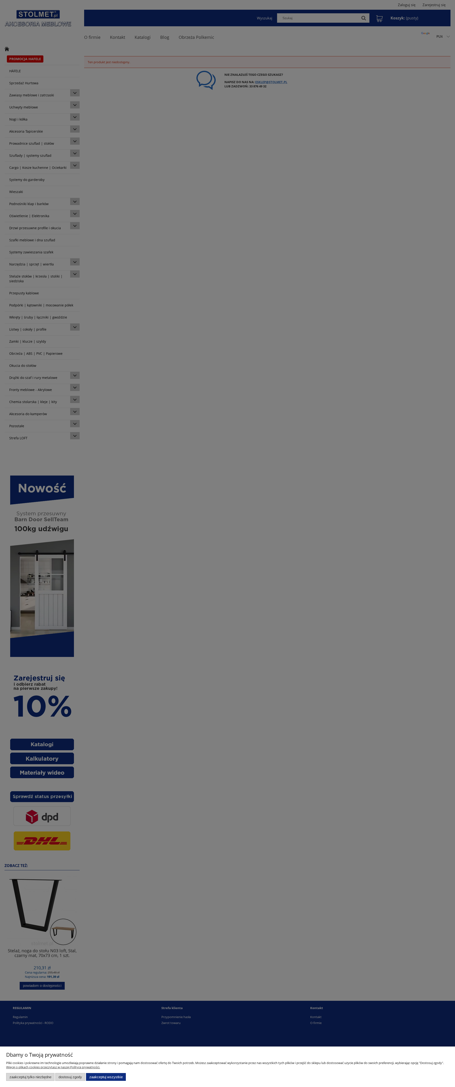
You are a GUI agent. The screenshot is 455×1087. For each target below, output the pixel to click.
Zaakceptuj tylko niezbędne (30, 1077)
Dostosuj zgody (70, 1077)
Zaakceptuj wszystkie (106, 1077)
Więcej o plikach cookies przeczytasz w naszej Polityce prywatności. (53, 1067)
